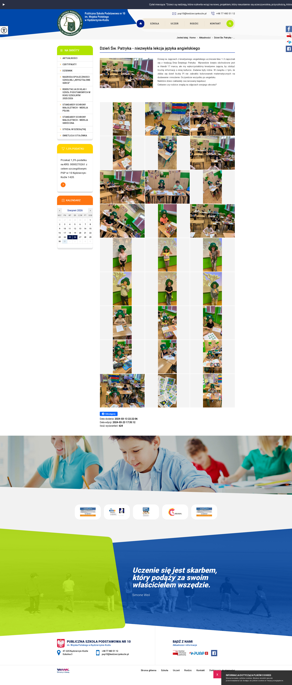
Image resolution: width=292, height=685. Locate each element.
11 (70, 229)
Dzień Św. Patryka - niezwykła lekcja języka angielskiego (150, 48)
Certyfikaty (69, 64)
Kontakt (215, 23)
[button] (4, 4)
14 (85, 229)
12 (75, 229)
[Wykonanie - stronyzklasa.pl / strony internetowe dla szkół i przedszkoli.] (63, 671)
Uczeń (174, 23)
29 (90, 237)
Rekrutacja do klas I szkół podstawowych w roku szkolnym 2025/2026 (76, 94)
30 (60, 241)
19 (75, 233)
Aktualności (204, 38)
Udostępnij (110, 414)
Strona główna (141, 23)
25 (70, 237)
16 (60, 233)
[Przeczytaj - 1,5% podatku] (79, 149)
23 (60, 237)
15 (90, 229)
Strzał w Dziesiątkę (74, 129)
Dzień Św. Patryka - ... (223, 38)
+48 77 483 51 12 (225, 13)
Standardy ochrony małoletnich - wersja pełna (75, 107)
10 (65, 229)
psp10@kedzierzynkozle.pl (192, 13)
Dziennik (67, 70)
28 (85, 237)
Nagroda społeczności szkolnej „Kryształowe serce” (76, 80)
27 (80, 237)
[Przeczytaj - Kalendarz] (79, 201)
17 (65, 233)
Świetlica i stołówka (75, 135)
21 (85, 233)
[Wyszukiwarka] (230, 23)
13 (80, 229)
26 (75, 237)
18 (70, 233)
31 (65, 241)
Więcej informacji (63, 184)
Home (192, 38)
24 (65, 237)
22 (90, 233)
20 (80, 233)
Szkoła (154, 23)
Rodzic (194, 23)
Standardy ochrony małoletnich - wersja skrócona (75, 120)
